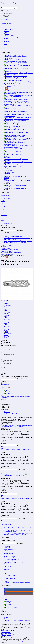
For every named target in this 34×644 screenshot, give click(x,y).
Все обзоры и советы (6, 245)
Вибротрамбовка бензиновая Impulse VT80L (16, 188)
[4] (6, 342)
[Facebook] (4, 589)
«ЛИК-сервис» (5, 195)
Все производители (6, 223)
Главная (6, 26)
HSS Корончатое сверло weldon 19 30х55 (12, 475)
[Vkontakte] (4, 588)
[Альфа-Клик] (8, 602)
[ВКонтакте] (1, 257)
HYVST (3, 217)
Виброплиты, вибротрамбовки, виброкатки (16, 139)
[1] (1, 342)
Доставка (6, 34)
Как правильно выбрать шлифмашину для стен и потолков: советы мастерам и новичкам (18, 241)
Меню (5, 44)
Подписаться (20, 230)
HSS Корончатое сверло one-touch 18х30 (12, 500)
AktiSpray (3, 201)
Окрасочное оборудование (11, 110)
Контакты (6, 38)
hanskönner (4, 215)
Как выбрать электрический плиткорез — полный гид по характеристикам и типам (18, 235)
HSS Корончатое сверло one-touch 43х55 (12, 426)
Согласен (3, 642)
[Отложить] (2, 448)
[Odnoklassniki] (4, 591)
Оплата (6, 32)
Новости (6, 31)
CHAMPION (4, 206)
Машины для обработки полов (12, 144)
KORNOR (12, 406)
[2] (3, 342)
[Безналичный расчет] (10, 607)
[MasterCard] (7, 392)
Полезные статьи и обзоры (11, 37)
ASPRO (3, 203)
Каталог (6, 28)
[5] (7, 342)
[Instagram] (4, 594)
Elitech (2, 212)
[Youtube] (4, 592)
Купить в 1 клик (6, 383)
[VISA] (6, 390)
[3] (4, 342)
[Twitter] (3, 257)
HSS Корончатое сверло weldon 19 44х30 (12, 451)
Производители (8, 29)
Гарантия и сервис (9, 35)
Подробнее (23, 641)
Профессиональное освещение (12, 151)
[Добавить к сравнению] (2, 446)
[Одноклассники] (5, 257)
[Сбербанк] (7, 604)
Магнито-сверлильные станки (12, 166)
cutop (2, 209)
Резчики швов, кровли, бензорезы (13, 148)
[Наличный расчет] (9, 393)
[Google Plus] (7, 257)
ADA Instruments (5, 198)
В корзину (4, 381)
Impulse (3, 220)
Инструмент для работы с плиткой (13, 55)
